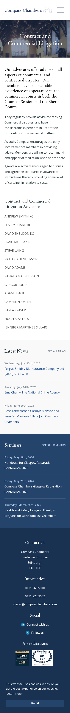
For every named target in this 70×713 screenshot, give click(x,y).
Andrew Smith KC (18, 216)
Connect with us (37, 624)
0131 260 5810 (35, 588)
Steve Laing (14, 250)
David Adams (15, 267)
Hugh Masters (16, 319)
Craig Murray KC (18, 242)
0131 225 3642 (35, 596)
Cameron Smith (17, 302)
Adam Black (14, 293)
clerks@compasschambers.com (35, 604)
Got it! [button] (35, 703)
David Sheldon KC (19, 233)
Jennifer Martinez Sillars (26, 327)
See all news (57, 351)
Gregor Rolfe (15, 285)
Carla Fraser (15, 310)
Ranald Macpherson (21, 276)
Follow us (37, 633)
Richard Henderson (21, 259)
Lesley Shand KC (17, 225)
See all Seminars (54, 445)
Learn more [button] (14, 693)
